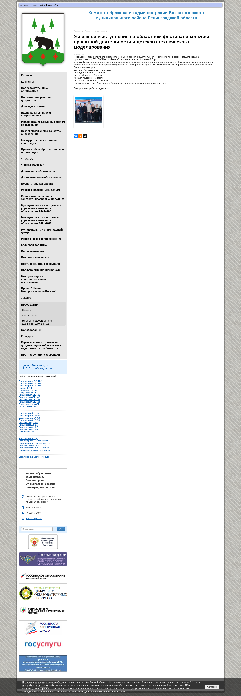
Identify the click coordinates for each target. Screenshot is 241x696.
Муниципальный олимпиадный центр (42, 231)
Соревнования (31, 330)
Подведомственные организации (34, 89)
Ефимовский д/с (26, 432)
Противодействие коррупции (40, 263)
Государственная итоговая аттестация (39, 142)
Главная (26, 75)
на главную (25, 5)
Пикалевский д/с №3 (28, 422)
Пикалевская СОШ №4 (29, 402)
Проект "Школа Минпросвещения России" (38, 290)
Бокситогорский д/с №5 (29, 418)
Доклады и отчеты (33, 106)
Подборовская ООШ (28, 406)
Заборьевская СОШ (28, 393)
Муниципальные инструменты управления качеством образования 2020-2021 (41, 208)
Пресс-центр (29, 304)
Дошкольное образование (38, 171)
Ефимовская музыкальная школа (34, 450)
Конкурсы (27, 336)
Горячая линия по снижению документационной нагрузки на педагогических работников (42, 345)
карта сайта (53, 5)
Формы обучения (32, 164)
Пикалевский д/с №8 (28, 429)
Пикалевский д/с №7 (28, 427)
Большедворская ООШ (29, 404)
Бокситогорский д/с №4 (29, 416)
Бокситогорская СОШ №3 (30, 386)
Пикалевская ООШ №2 (29, 397)
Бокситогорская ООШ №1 (30, 381)
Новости (27, 310)
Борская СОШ (25, 388)
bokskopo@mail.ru (34, 518)
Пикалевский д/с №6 (28, 425)
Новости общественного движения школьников (37, 322)
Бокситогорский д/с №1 (29, 413)
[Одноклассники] (80, 136)
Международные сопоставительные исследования (34, 279)
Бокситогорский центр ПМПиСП (34, 457)
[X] (85, 136)
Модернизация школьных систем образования (43, 123)
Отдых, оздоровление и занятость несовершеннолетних (42, 197)
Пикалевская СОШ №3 (29, 399)
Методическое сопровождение (41, 238)
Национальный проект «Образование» (36, 114)
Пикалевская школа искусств (32, 445)
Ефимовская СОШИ (28, 390)
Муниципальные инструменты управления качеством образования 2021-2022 (41, 220)
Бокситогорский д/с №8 (29, 420)
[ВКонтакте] (76, 136)
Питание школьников (35, 257)
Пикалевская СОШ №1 (29, 395)
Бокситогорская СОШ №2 (30, 383)
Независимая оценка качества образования (41, 132)
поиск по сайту (39, 5)
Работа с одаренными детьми (41, 189)
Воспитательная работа (37, 183)
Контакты (27, 81)
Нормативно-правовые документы (36, 99)
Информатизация (32, 251)
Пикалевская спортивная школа (34, 448)
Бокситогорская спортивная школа (35, 443)
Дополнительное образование (41, 177)
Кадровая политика (34, 245)
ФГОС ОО (27, 158)
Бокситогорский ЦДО (28, 438)
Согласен (212, 687)
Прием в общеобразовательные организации (42, 151)
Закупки (26, 297)
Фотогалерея (30, 315)
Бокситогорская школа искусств (33, 441)
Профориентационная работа (40, 270)
